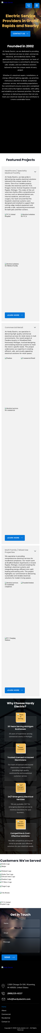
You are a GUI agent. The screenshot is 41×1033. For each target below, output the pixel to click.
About (4, 1010)
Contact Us (19, 34)
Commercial (6, 1014)
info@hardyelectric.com (18, 999)
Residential (6, 1018)
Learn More (13, 538)
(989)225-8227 (28, 5)
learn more (13, 315)
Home (4, 1007)
